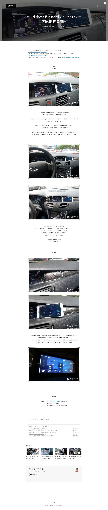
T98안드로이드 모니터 (54, 401)
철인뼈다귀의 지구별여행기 (37, 469)
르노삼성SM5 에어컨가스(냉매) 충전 (36, 434)
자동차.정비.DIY (38, 426)
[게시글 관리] (36, 419)
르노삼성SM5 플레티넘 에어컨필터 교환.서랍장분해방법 (41, 435)
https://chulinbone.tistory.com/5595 (37, 55)
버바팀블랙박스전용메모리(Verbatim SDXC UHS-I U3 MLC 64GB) (43, 430)
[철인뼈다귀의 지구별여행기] (50, 6)
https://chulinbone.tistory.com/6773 (71, 57)
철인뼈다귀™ (31, 426)
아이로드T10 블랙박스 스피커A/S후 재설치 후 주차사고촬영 (41, 432)
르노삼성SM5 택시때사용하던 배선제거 (37, 428)
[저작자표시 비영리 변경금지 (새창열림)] (46, 419)
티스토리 (54, 502)
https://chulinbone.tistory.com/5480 (37, 52)
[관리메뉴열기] (105, 3)
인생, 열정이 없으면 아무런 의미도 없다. (37, 471)
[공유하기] (34, 419)
